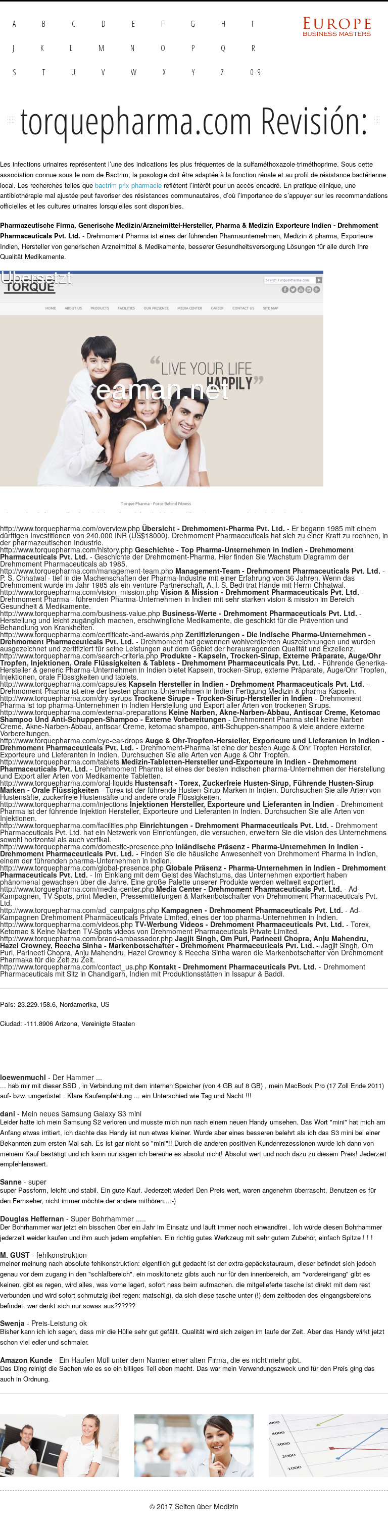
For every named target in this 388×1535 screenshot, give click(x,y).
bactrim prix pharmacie (128, 185)
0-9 (255, 72)
